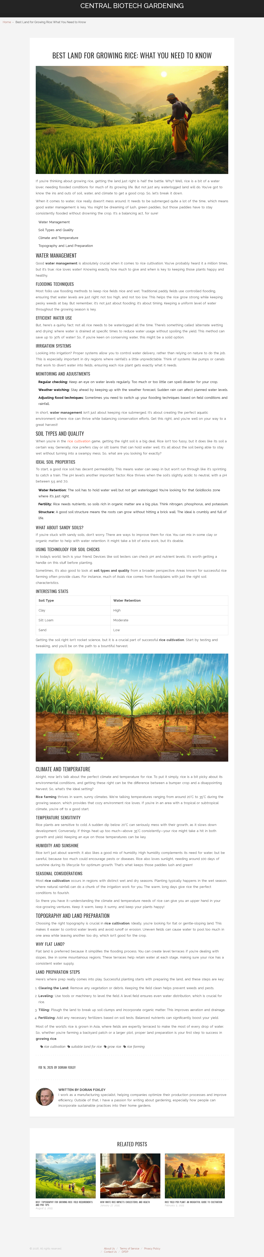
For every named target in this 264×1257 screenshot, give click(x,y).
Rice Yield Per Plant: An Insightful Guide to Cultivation (193, 1202)
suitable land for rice (86, 1046)
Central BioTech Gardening (132, 6)
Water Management (54, 222)
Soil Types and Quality (55, 230)
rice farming (136, 1046)
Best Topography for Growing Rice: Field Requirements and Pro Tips (64, 1203)
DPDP (125, 1251)
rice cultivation (78, 441)
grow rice (114, 1046)
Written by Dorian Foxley (81, 1090)
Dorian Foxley (67, 1067)
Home (7, 22)
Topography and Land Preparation (65, 246)
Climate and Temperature (58, 238)
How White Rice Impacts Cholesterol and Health (125, 1202)
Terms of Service (129, 1248)
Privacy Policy (152, 1248)
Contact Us (110, 1251)
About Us (109, 1248)
